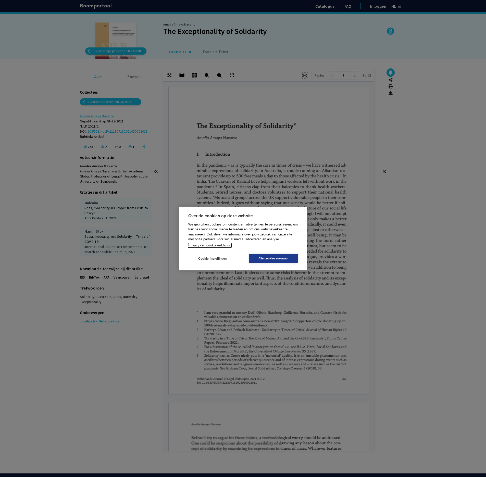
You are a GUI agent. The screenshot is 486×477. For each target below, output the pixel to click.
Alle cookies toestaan (273, 258)
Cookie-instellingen (212, 258)
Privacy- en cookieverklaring (209, 245)
